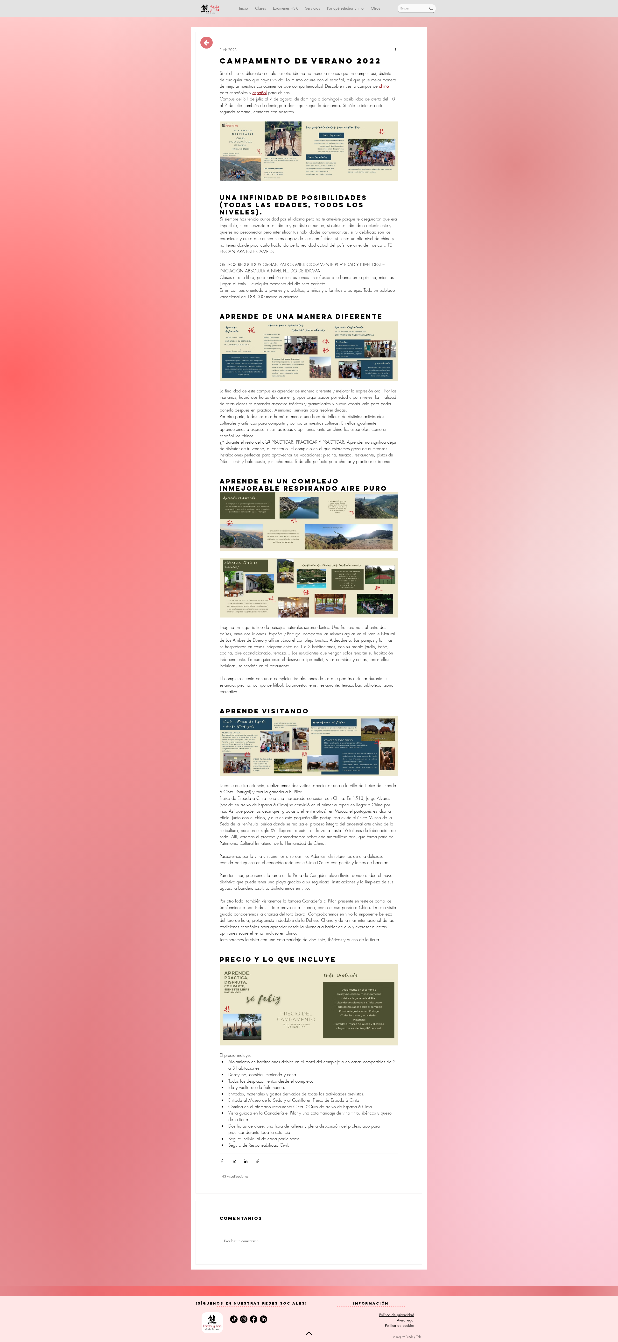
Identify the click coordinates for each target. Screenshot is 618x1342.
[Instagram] (243, 1319)
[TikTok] (234, 1319)
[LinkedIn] (263, 1319)
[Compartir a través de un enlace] (257, 1161)
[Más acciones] (395, 49)
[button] (312, 8)
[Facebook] (253, 1319)
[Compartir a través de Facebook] (222, 1161)
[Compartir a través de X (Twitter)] (234, 1161)
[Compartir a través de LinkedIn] (245, 1161)
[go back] (206, 43)
